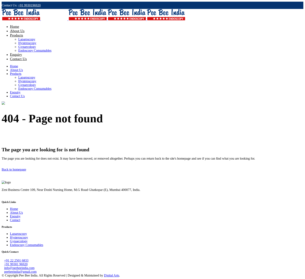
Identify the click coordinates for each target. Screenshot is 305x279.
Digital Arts (111, 275)
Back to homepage (14, 169)
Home (14, 209)
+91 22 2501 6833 (16, 260)
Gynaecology (19, 241)
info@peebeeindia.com (19, 268)
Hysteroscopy (19, 237)
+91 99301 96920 (16, 264)
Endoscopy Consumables (26, 245)
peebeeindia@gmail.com (20, 271)
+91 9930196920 (29, 5)
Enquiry (15, 216)
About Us (16, 212)
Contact (15, 220)
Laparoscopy (18, 233)
